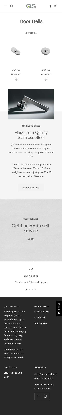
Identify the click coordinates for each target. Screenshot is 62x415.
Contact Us (40, 317)
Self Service (40, 323)
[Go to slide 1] (26, 289)
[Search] (11, 6)
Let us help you (39, 282)
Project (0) (59, 308)
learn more (31, 187)
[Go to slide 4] (35, 289)
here (48, 388)
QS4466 (16, 69)
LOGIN (31, 239)
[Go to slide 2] (29, 289)
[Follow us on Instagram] (55, 6)
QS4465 (46, 69)
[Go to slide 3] (32, 289)
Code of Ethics (42, 311)
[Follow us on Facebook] (50, 6)
